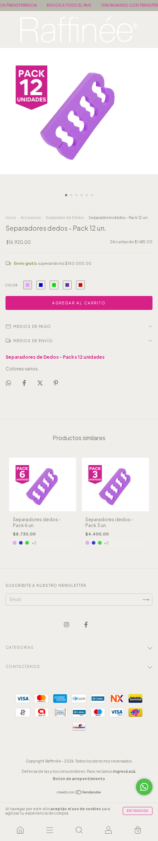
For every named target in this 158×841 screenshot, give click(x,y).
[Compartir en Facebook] (24, 383)
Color (12, 285)
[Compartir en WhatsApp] (8, 383)
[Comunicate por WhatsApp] (144, 787)
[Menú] (49, 829)
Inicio (11, 217)
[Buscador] (79, 829)
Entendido (137, 811)
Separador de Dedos (65, 217)
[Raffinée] (20, 829)
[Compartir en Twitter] (40, 383)
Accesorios (31, 217)
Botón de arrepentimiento (79, 778)
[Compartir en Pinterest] (56, 383)
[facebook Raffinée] (86, 625)
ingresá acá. (124, 771)
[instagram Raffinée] (67, 625)
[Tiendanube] (79, 793)
